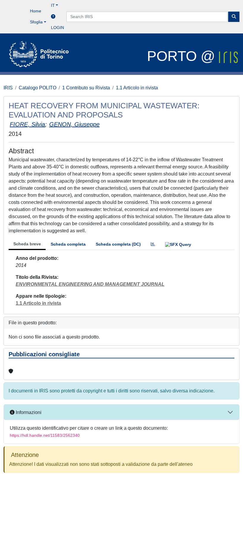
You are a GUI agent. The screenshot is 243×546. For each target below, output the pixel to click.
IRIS (8, 87)
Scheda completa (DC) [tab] (118, 244)
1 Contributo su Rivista (86, 87)
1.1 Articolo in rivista (137, 87)
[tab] (153, 244)
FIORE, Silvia (27, 124)
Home (35, 11)
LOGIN (57, 27)
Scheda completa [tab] (68, 244)
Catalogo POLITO (37, 87)
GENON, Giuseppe (74, 124)
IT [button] (53, 5)
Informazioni (28, 412)
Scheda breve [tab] (27, 243)
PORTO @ (183, 56)
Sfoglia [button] (36, 22)
